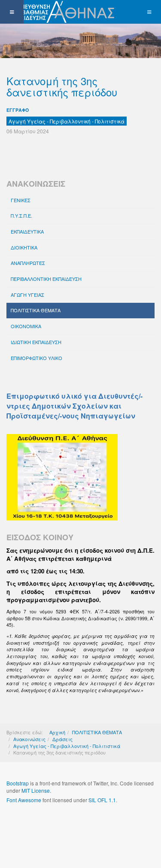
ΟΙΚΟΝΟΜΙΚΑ (26, 326)
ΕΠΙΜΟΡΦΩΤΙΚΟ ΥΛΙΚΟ (36, 357)
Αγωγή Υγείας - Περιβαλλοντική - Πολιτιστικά (66, 745)
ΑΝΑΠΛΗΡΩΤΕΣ (28, 262)
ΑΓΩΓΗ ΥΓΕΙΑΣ (27, 294)
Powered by (45, 823)
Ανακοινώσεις (29, 739)
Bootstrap (17, 783)
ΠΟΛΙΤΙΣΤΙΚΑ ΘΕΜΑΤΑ (36, 310)
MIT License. (36, 790)
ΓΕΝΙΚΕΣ (20, 200)
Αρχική (57, 732)
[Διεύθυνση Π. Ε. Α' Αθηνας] (59, 12)
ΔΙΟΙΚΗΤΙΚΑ (24, 247)
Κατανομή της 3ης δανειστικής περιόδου (61, 86)
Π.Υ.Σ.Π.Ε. (21, 215)
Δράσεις (62, 739)
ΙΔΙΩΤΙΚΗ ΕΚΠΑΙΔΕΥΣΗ (36, 342)
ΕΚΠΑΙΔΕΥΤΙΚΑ (27, 231)
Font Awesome (23, 799)
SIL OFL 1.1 (102, 799)
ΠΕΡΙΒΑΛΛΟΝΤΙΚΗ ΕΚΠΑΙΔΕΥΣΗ (46, 278)
